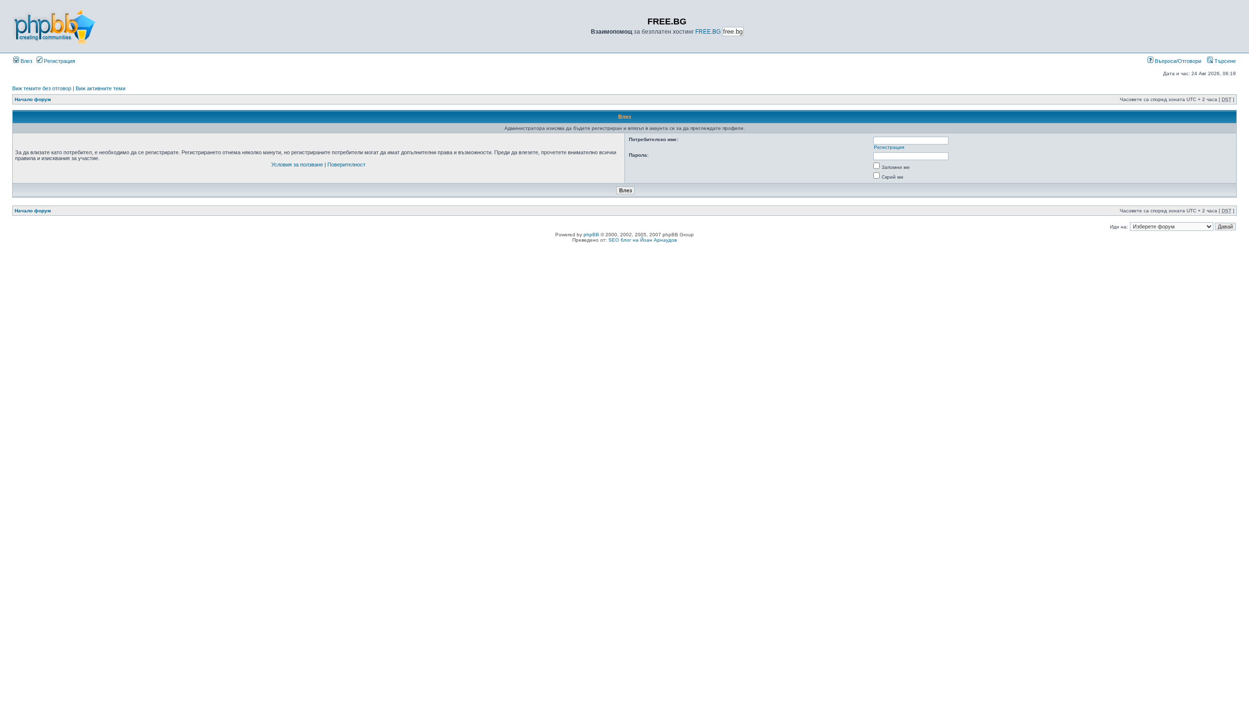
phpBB (591, 234)
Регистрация (58, 61)
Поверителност (346, 164)
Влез (25, 61)
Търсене (1224, 61)
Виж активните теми (100, 88)
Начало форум (33, 99)
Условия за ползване (297, 164)
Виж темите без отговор (41, 88)
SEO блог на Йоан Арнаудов (642, 240)
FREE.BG (708, 31)
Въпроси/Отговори (1177, 61)
